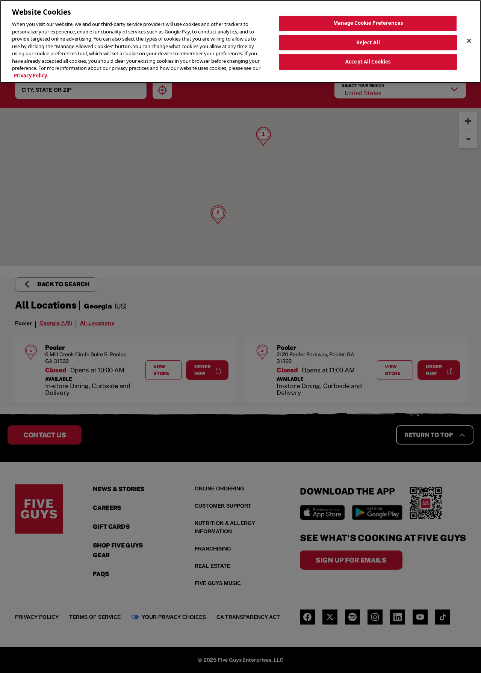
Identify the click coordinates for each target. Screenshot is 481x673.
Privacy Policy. (31, 75)
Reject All (368, 42)
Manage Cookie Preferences (368, 23)
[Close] (469, 40)
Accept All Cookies (367, 61)
